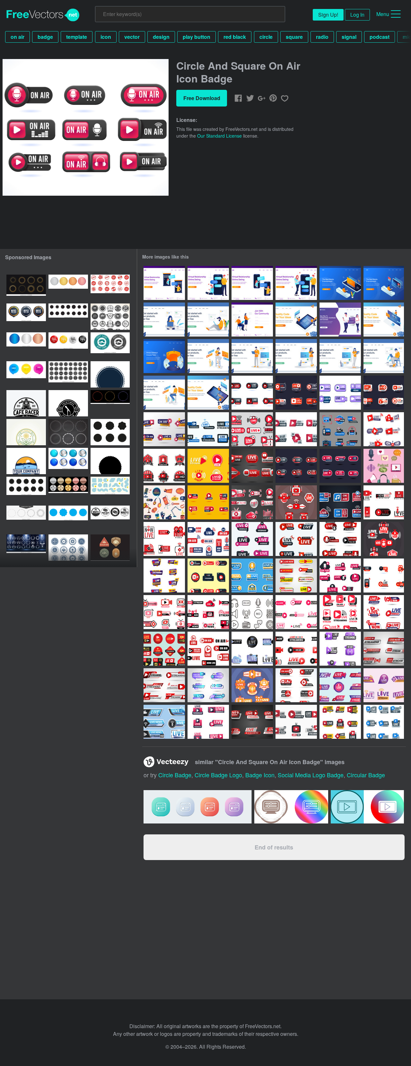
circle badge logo (218, 775)
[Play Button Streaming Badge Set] (208, 502)
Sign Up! (328, 14)
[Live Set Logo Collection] (296, 466)
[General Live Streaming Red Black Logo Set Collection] (208, 612)
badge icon (260, 775)
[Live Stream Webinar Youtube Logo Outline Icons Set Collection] (252, 429)
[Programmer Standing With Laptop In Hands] (252, 356)
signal (349, 36)
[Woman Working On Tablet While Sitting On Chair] (208, 356)
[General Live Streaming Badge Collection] (164, 576)
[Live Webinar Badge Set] (252, 539)
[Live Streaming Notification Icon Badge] (296, 576)
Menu (382, 14)
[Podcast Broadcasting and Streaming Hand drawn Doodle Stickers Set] (164, 502)
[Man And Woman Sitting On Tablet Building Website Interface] (296, 320)
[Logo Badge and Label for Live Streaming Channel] (164, 612)
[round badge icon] (110, 374)
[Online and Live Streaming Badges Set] (164, 429)
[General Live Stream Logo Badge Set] (252, 649)
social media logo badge (311, 775)
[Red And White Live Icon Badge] (383, 393)
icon (106, 36)
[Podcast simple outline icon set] (252, 612)
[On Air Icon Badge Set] (296, 429)
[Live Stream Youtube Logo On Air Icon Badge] (208, 576)
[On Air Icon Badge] (296, 685)
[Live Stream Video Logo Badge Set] (164, 539)
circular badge (366, 775)
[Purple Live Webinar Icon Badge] (340, 393)
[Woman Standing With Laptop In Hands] (340, 356)
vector (132, 36)
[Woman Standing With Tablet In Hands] (296, 356)
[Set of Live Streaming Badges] (340, 539)
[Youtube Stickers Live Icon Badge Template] (296, 393)
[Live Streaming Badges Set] (296, 649)
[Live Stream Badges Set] (208, 539)
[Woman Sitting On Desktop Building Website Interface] (383, 320)
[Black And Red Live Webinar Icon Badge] (383, 576)
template (76, 36)
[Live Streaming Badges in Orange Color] (252, 685)
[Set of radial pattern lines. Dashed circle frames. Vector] (26, 519)
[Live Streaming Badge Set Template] (340, 649)
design (161, 36)
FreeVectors (43, 15)
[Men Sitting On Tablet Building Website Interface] (208, 393)
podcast (379, 36)
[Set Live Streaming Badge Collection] (252, 466)
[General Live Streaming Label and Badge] (208, 429)
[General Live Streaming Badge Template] (383, 685)
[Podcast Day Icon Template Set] (383, 466)
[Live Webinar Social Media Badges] (208, 722)
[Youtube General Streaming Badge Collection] (340, 466)
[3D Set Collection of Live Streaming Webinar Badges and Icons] (383, 612)
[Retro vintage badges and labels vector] (110, 316)
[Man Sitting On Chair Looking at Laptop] (383, 356)
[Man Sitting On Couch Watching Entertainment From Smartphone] (340, 283)
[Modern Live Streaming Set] (383, 429)
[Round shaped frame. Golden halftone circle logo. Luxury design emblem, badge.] (26, 288)
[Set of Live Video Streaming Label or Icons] (208, 685)
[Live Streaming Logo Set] (296, 722)
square (294, 36)
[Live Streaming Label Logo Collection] (340, 722)
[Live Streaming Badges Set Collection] (252, 502)
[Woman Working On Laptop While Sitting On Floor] (164, 320)
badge (45, 36)
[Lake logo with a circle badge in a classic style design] (26, 461)
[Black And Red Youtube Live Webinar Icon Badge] (252, 393)
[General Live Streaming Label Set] (383, 722)
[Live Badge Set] (296, 539)
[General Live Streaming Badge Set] (340, 502)
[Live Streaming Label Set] (252, 576)
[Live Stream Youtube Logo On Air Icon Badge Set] (340, 612)
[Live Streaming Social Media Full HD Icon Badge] (164, 649)
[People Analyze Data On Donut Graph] (164, 356)
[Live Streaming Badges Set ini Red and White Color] (296, 502)
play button (196, 36)
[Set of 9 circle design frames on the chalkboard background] (68, 432)
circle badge (174, 775)
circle (266, 36)
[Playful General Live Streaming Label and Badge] (340, 429)
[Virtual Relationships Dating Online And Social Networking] (340, 320)
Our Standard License (219, 135)
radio (322, 36)
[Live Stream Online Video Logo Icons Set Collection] (208, 466)
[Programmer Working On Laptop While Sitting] (164, 393)
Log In (357, 14)
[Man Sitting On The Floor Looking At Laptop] (208, 320)
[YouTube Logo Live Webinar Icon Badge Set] (383, 502)
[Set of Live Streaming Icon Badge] (296, 612)
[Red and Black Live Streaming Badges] (164, 466)
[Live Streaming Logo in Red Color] (383, 539)
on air (17, 36)
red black (234, 36)
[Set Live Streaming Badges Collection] (252, 722)
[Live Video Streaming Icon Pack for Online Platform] (164, 685)
